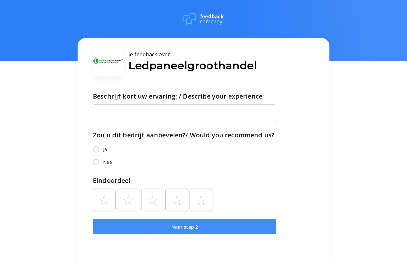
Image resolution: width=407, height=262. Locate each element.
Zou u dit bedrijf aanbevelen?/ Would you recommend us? (183, 135)
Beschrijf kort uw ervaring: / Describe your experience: (178, 96)
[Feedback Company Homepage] (203, 19)
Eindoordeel (112, 180)
